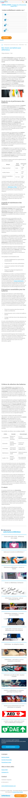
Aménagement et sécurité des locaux (11, 44)
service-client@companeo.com (8, 785)
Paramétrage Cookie (6, 762)
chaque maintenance (19, 281)
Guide (26, 44)
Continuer (5, 37)
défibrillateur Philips (12, 187)
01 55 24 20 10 (4, 782)
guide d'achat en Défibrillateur (12, 532)
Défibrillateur (21, 44)
